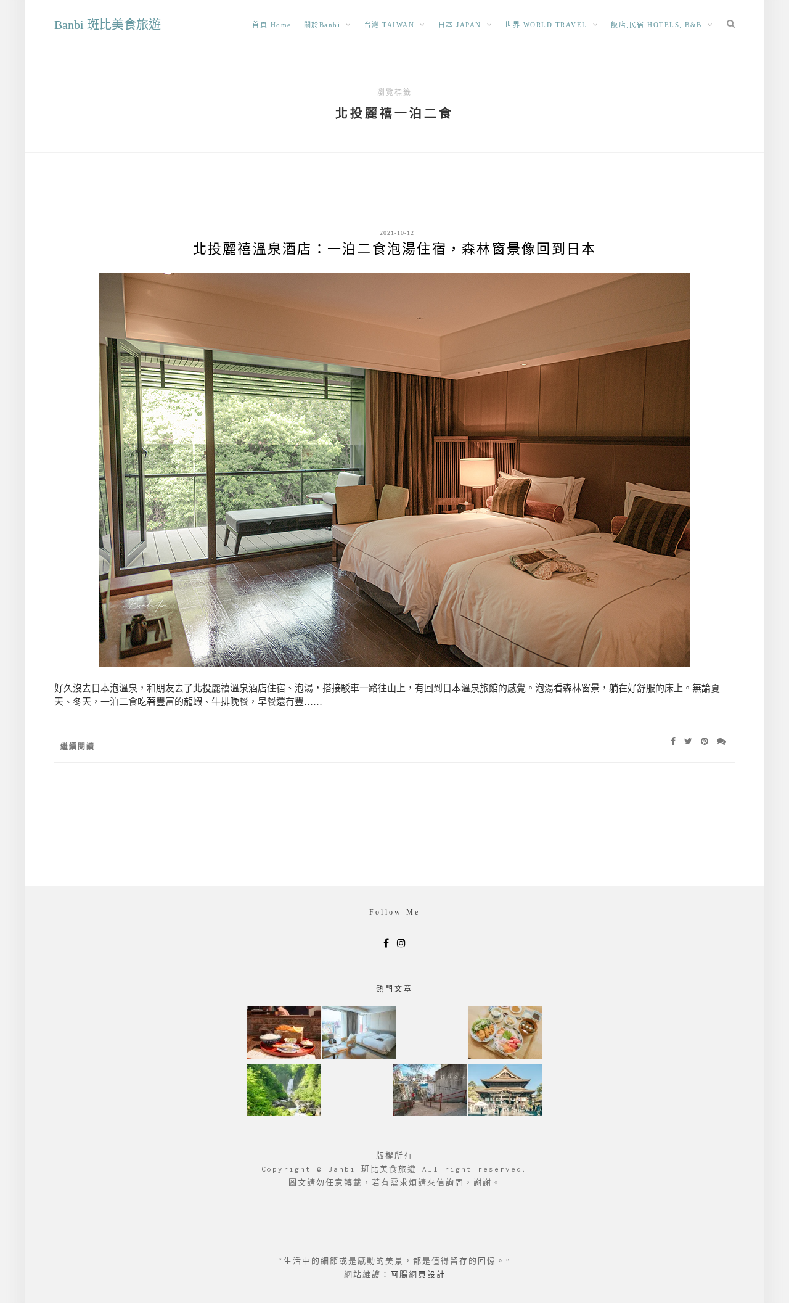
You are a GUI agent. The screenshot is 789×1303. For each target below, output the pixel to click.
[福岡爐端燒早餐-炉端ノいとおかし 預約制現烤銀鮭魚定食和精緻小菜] (284, 1033)
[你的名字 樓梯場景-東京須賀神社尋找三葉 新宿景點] (430, 1091)
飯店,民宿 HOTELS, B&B (656, 24)
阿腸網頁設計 (418, 1274)
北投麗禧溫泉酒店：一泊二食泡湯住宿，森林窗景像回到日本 (395, 249)
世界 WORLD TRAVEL (546, 24)
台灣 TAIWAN (389, 24)
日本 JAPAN (459, 24)
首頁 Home (272, 24)
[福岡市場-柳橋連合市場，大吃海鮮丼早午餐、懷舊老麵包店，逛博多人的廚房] (505, 1033)
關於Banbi (322, 24)
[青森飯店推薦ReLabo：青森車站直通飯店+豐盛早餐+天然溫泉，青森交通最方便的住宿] (359, 1033)
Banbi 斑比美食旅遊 (107, 24)
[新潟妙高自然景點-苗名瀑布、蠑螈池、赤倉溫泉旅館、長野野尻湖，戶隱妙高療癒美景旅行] (284, 1091)
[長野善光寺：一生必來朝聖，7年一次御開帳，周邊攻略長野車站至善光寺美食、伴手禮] (505, 1091)
